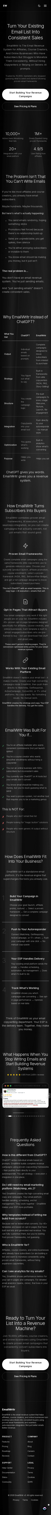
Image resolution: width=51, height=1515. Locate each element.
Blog (30, 1427)
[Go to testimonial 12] (29, 1097)
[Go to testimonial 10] (25, 1097)
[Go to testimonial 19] (42, 1097)
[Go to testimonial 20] (43, 1097)
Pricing (5, 1427)
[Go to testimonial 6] (18, 1097)
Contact (31, 1437)
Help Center (7, 1449)
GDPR (30, 1463)
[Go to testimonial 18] (40, 1097)
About (30, 1423)
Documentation (8, 1453)
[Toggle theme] (39, 5)
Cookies (31, 1458)
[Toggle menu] (45, 5)
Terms (30, 1453)
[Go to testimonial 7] (20, 1097)
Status (4, 1458)
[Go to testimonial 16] (36, 1097)
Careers (31, 1432)
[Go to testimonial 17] (38, 1097)
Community (7, 1463)
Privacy (31, 1449)
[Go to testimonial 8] (21, 1097)
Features (6, 1423)
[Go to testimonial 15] (34, 1097)
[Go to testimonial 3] (12, 1097)
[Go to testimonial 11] (27, 1097)
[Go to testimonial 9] (23, 1097)
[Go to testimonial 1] (7, 1097)
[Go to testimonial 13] (31, 1097)
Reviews (5, 1437)
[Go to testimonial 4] (14, 1097)
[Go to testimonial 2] (10, 1097)
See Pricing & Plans (25, 106)
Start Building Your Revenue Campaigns (25, 94)
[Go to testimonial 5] (16, 1097)
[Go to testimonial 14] (32, 1097)
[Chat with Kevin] (45, 1509)
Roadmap (6, 1432)
